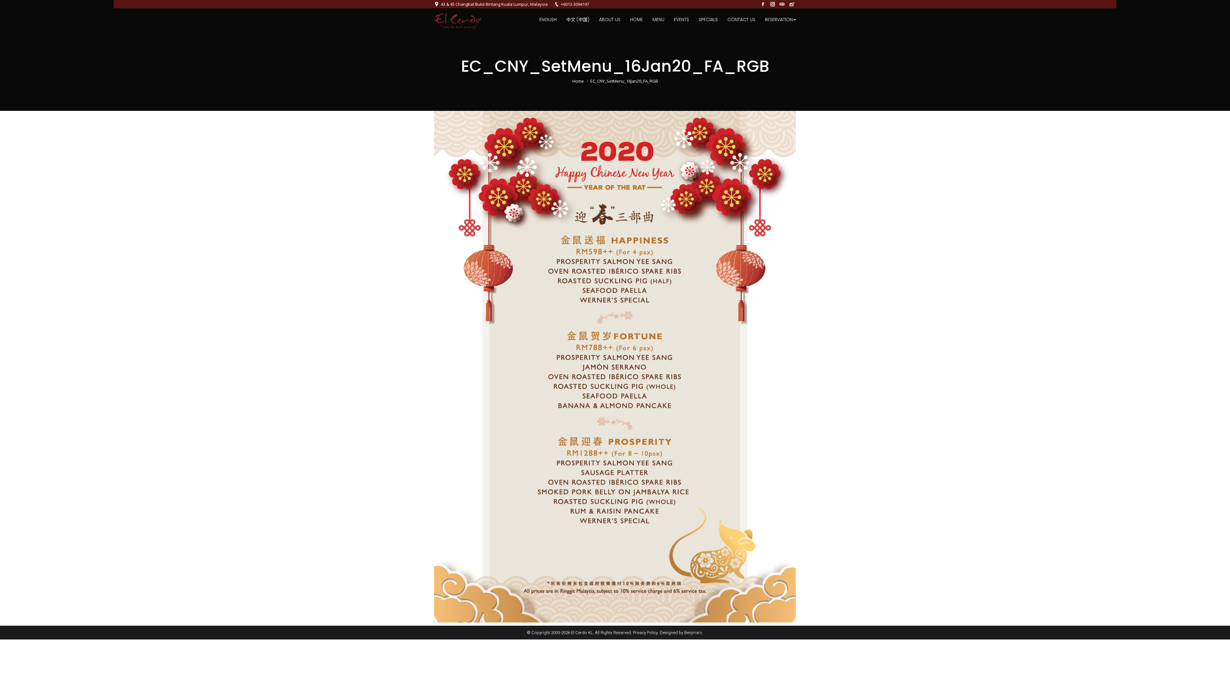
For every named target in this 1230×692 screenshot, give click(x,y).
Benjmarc (693, 633)
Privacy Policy (645, 633)
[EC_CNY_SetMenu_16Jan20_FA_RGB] (615, 366)
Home (578, 81)
